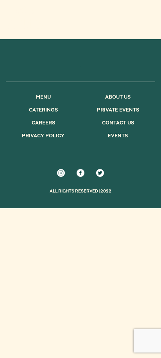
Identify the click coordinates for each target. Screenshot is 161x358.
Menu (43, 97)
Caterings (43, 110)
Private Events (118, 110)
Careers (43, 123)
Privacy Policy (43, 136)
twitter (100, 173)
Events (118, 136)
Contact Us (118, 123)
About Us (118, 97)
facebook (80, 173)
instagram (61, 173)
